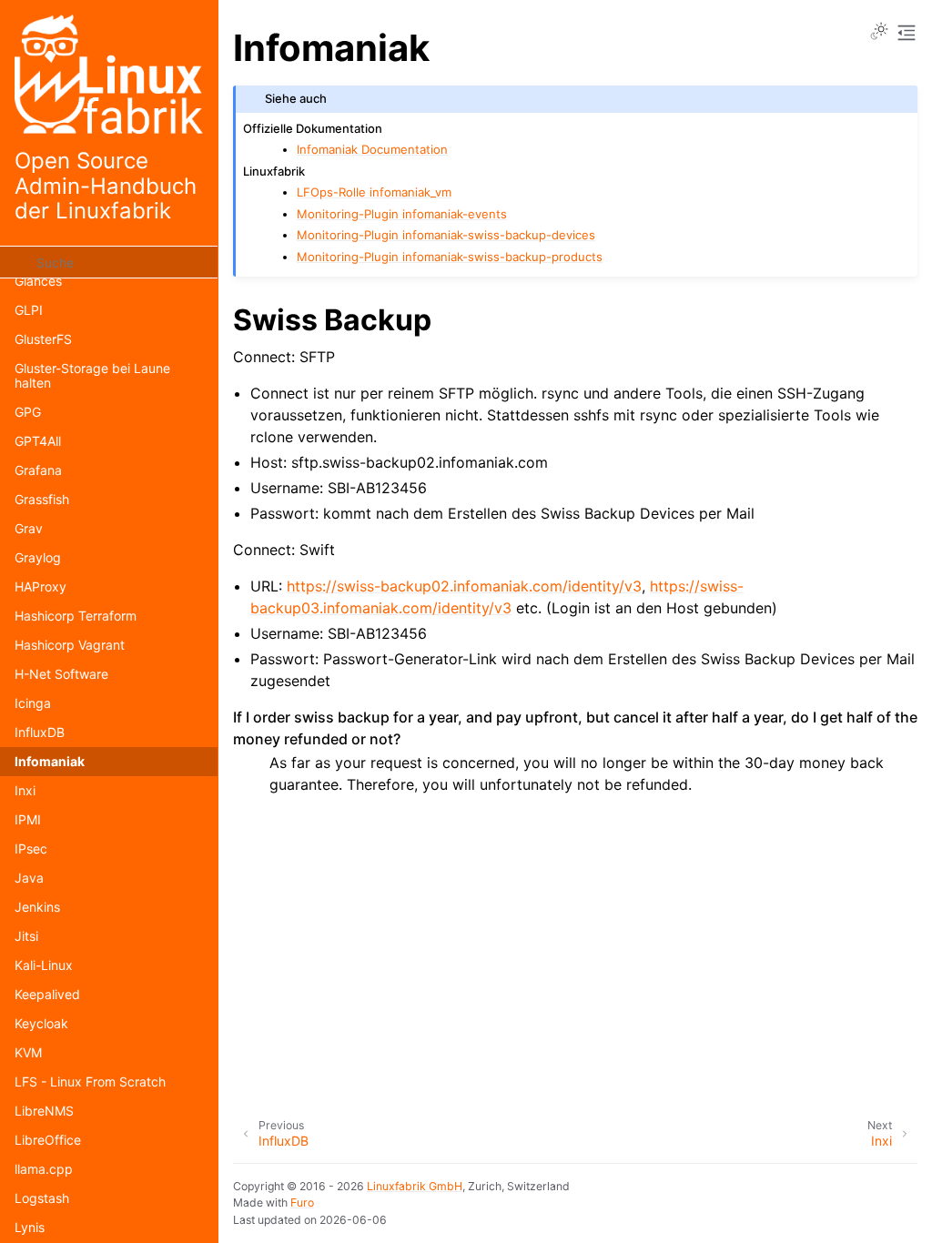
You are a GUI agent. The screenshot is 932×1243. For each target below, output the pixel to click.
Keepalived (47, 994)
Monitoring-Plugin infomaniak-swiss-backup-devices (446, 234)
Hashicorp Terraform (76, 615)
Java (29, 877)
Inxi (25, 790)
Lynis (30, 1227)
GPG (28, 411)
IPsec (31, 848)
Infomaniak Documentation (372, 149)
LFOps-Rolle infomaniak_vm (374, 192)
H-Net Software (61, 674)
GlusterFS (43, 339)
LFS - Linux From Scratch (90, 1081)
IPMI (28, 819)
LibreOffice (48, 1139)
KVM (28, 1052)
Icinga (33, 703)
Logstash (42, 1198)
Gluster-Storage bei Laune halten (92, 375)
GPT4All (38, 441)
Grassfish (42, 499)
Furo (302, 1202)
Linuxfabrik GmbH (414, 1186)
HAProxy (40, 586)
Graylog (38, 557)
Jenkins (37, 907)
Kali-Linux (44, 965)
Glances (38, 280)
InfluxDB (40, 732)
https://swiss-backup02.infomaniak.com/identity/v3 (464, 586)
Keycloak (41, 1023)
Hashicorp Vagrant (70, 644)
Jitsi (26, 936)
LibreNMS (44, 1110)
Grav (29, 528)
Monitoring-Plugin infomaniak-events (402, 214)
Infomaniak (50, 761)
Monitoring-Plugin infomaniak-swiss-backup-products (450, 256)
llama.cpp (44, 1169)
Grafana (38, 470)
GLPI (29, 310)
